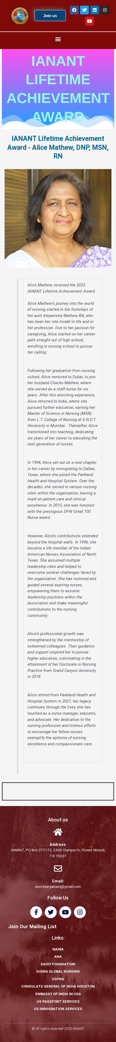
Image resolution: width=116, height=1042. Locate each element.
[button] (58, 39)
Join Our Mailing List (32, 926)
